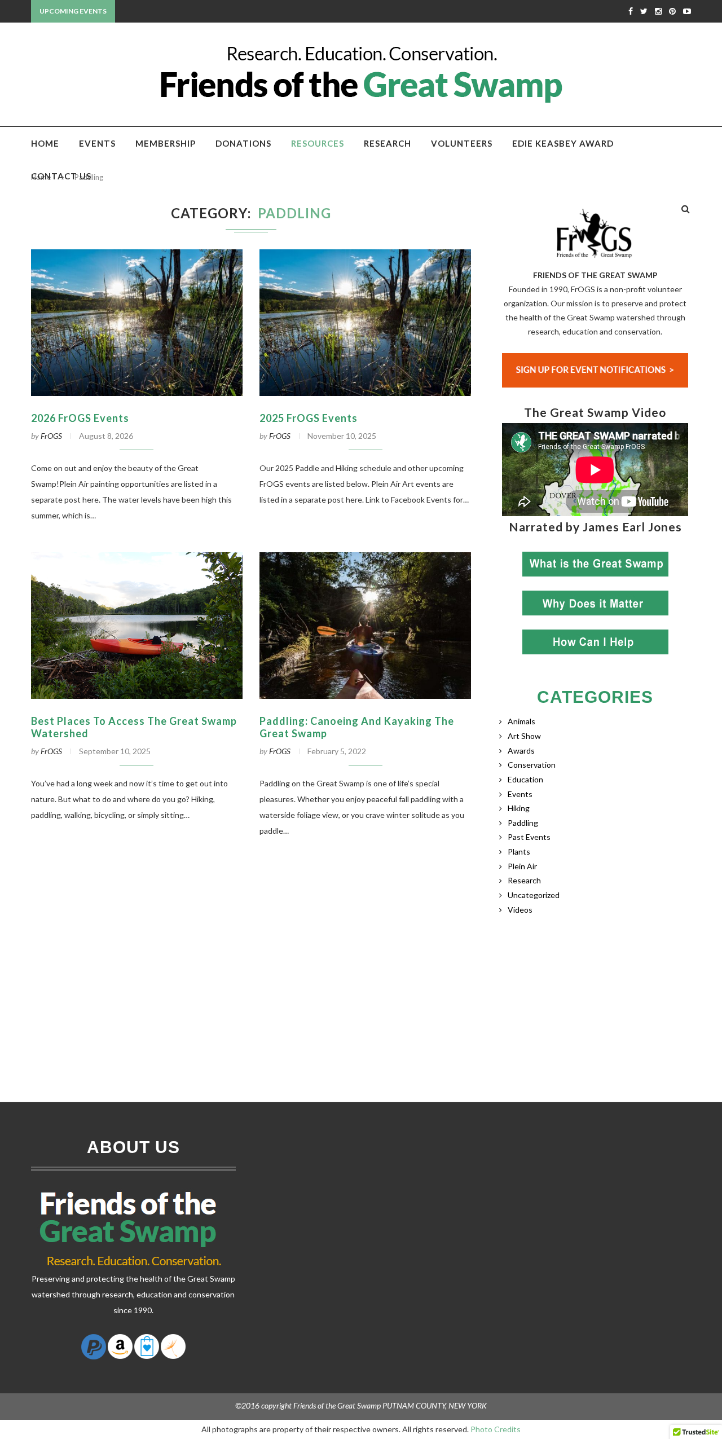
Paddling (523, 823)
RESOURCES (317, 143)
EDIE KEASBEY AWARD (563, 143)
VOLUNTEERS (461, 143)
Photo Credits (495, 1429)
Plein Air (522, 866)
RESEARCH (387, 143)
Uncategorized (534, 895)
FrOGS (51, 436)
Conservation (532, 764)
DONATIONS (243, 143)
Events (520, 794)
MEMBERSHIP (165, 143)
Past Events (529, 837)
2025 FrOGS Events (308, 418)
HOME (45, 143)
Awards (521, 750)
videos (520, 909)
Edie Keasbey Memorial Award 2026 (189, 11)
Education (525, 779)
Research (524, 880)
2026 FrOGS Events (80, 418)
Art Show (524, 736)
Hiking (519, 808)
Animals (521, 721)
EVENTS (97, 143)
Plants (519, 851)
